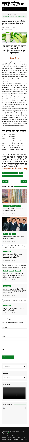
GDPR (24, 437)
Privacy (3, 435)
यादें (10, 233)
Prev (6, 181)
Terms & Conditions (6, 437)
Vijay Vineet (6, 27)
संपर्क (14, 437)
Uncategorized (6, 29)
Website (4, 349)
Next (23, 181)
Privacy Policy (23, 439)
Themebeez (11, 433)
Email (3, 343)
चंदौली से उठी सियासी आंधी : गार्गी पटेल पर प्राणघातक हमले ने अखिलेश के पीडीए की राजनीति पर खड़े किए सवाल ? (14, 275)
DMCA (18, 437)
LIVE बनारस (6, 205)
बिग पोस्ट (16, 29)
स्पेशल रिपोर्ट (18, 205)
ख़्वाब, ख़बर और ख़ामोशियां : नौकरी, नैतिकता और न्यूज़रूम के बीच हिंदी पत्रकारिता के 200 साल (13, 256)
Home (8, 435)
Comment (5, 327)
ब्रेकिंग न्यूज (11, 270)
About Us (19, 435)
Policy (13, 435)
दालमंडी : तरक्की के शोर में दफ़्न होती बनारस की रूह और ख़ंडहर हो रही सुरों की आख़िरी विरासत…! (14, 291)
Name (3, 336)
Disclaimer (15, 439)
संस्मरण (14, 233)
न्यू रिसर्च (12, 29)
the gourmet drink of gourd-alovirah (13, 176)
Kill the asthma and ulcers (10, 173)
